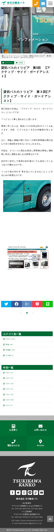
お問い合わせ (40, 430)
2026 (9, 373)
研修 (9, 344)
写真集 (20, 63)
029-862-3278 (20, 517)
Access (40, 445)
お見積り (13, 430)
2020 (9, 405)
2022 (10, 394)
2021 (10, 400)
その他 (9, 355)
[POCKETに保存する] (37, 304)
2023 (9, 389)
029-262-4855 (20, 509)
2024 (10, 384)
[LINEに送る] (48, 304)
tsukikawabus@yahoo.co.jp (30, 523)
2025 (9, 378)
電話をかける (13, 445)
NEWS (10, 339)
